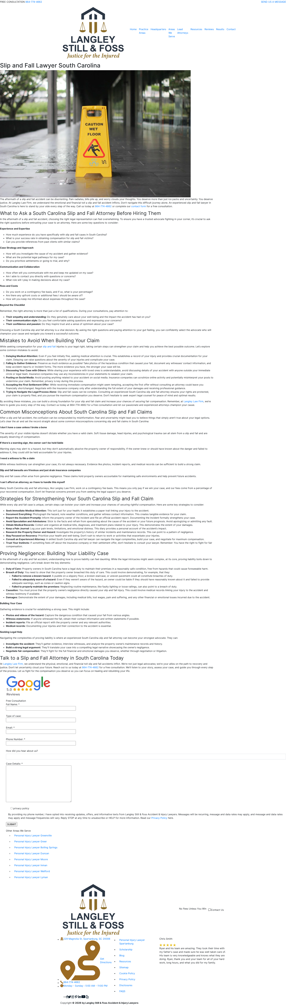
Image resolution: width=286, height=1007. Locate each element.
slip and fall (49, 346)
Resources (196, 29)
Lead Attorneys (182, 31)
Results (220, 29)
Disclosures (125, 985)
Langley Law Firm (193, 401)
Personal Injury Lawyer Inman (30, 865)
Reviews (209, 29)
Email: (10, 727)
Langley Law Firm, (13, 663)
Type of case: (13, 715)
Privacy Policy (159, 817)
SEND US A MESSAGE (273, 1)
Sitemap (124, 967)
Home (133, 29)
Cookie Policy (127, 973)
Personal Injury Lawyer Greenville (33, 835)
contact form (138, 206)
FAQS (122, 991)
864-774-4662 (33, 1)
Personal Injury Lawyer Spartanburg (132, 941)
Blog (121, 955)
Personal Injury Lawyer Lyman (31, 877)
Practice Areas (143, 31)
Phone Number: (15, 739)
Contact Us (217, 909)
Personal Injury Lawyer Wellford (32, 871)
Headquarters (158, 29)
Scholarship (125, 949)
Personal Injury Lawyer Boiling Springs (35, 847)
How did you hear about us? (22, 750)
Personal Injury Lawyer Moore (31, 859)
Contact (231, 29)
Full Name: (13, 704)
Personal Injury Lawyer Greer (30, 841)
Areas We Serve (171, 33)
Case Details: (14, 763)
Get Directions (106, 960)
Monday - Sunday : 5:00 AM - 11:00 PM (85, 985)
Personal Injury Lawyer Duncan (31, 853)
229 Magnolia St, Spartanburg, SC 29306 (86, 938)
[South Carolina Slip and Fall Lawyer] (93, 33)
